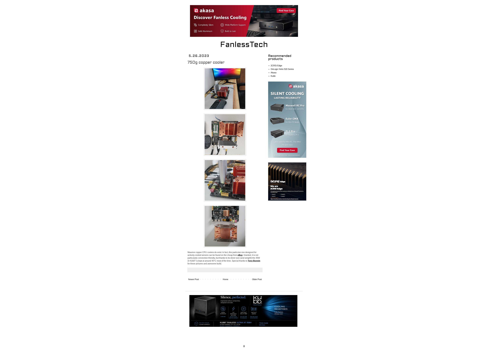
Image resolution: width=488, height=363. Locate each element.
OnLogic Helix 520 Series (282, 69)
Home (225, 279)
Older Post (257, 279)
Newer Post (193, 279)
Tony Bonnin (254, 261)
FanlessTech (244, 45)
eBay (240, 255)
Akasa (273, 73)
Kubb (273, 76)
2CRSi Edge (276, 66)
